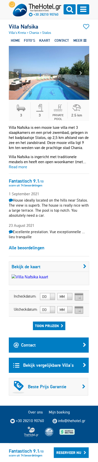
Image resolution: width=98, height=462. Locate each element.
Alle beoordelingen (26, 248)
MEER (78, 40)
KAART (44, 40)
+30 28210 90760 (45, 14)
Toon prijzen (47, 326)
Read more (18, 166)
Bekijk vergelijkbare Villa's (48, 365)
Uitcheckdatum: (26, 309)
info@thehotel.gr (71, 420)
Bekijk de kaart (26, 267)
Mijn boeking (59, 412)
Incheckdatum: (25, 296)
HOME (15, 40)
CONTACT (62, 40)
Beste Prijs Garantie (47, 387)
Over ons (35, 412)
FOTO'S (29, 40)
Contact (28, 345)
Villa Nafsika (23, 26)
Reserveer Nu (68, 452)
